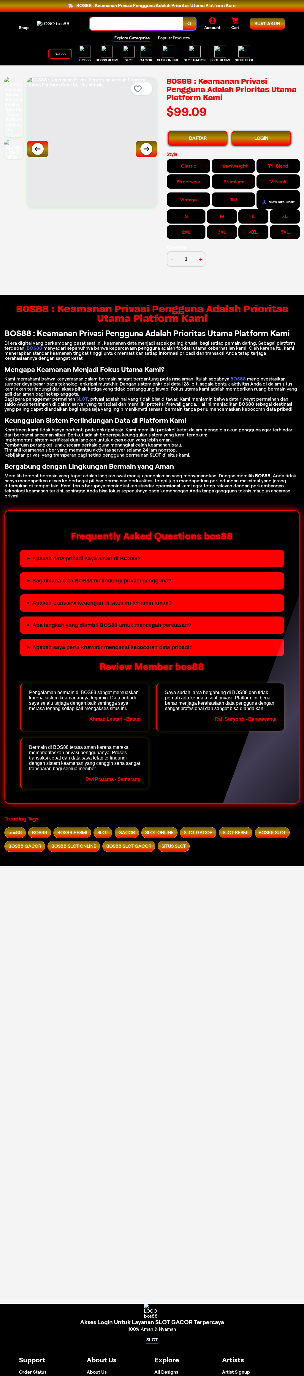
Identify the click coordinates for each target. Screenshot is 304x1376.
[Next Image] (146, 149)
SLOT (82, 399)
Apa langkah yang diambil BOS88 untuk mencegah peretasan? (111, 625)
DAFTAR (198, 138)
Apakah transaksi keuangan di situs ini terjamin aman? (102, 603)
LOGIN (261, 138)
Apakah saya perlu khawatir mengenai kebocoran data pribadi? (112, 647)
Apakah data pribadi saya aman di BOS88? (86, 558)
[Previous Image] (37, 149)
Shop (23, 27)
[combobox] (136, 23)
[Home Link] (53, 23)
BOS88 (34, 348)
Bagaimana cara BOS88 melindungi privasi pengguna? (101, 581)
